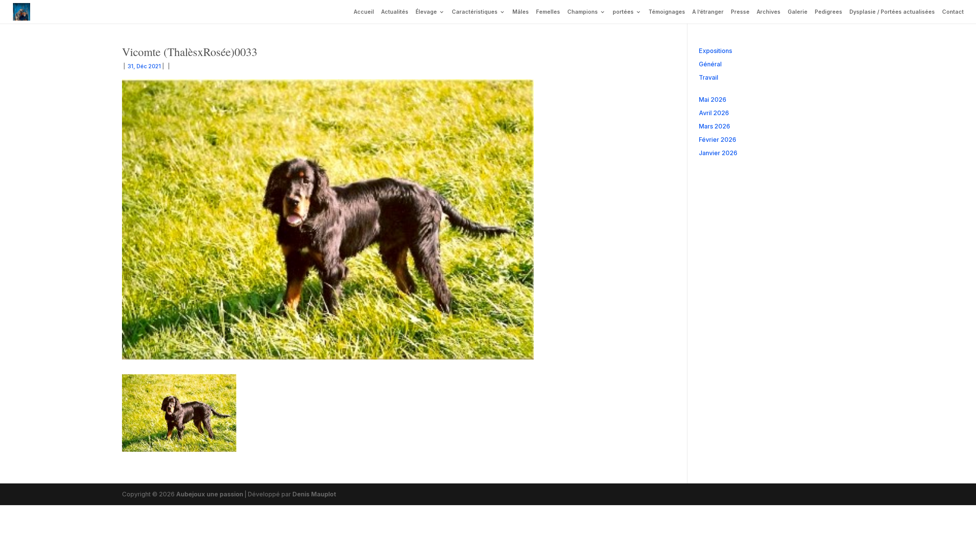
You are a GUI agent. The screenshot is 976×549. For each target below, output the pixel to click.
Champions (582, 12)
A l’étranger (708, 12)
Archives (768, 12)
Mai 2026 (712, 99)
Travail (708, 77)
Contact (953, 12)
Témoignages (667, 12)
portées (623, 12)
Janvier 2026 (718, 153)
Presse (740, 12)
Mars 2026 (714, 126)
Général (710, 64)
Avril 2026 (714, 113)
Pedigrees (828, 12)
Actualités (394, 12)
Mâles (520, 12)
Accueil (364, 12)
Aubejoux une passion (209, 494)
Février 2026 (717, 139)
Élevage (426, 12)
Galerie (797, 12)
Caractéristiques (475, 12)
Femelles (548, 12)
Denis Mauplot (314, 494)
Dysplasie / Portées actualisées (892, 12)
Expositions (715, 51)
